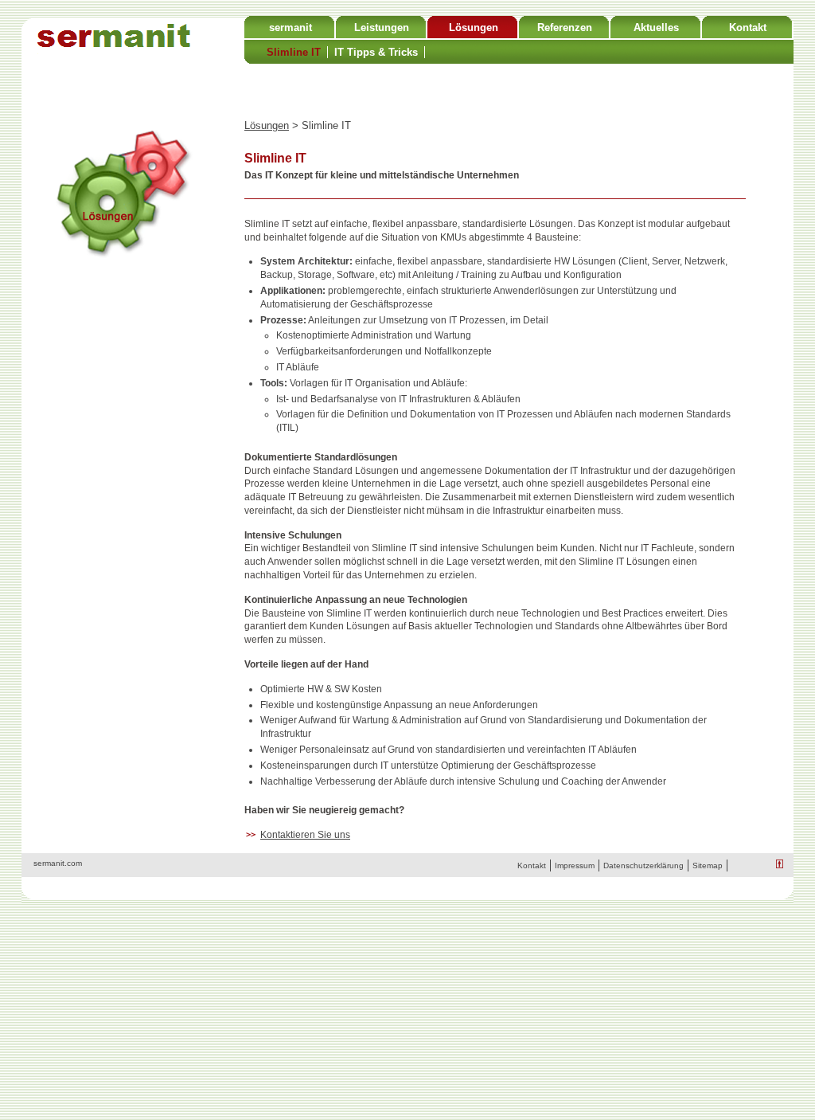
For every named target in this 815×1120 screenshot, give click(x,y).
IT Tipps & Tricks (376, 52)
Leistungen (381, 27)
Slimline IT (294, 52)
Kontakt (747, 27)
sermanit (290, 27)
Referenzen (564, 27)
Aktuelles (656, 27)
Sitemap (707, 865)
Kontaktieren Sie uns (305, 834)
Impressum (575, 865)
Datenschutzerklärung (643, 865)
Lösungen (473, 27)
